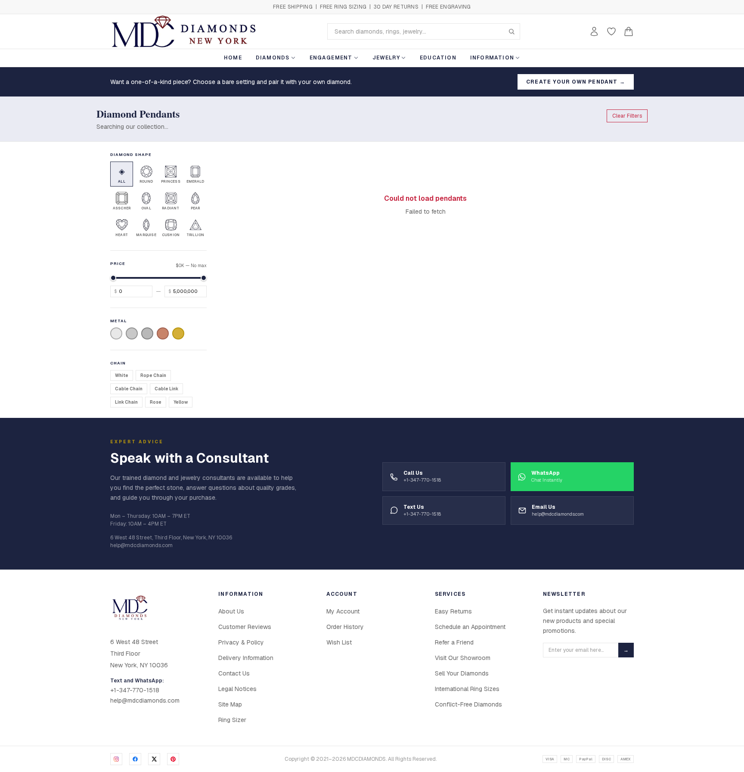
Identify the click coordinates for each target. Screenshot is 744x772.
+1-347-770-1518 (134, 690)
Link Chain (126, 402)
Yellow (181, 402)
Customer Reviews (244, 627)
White (121, 375)
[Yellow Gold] (178, 333)
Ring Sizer (232, 720)
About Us (231, 611)
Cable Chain (129, 389)
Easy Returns (453, 611)
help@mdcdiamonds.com (145, 700)
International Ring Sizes (467, 689)
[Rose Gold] (163, 333)
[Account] (594, 31)
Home (233, 57)
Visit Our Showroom (462, 658)
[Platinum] (132, 333)
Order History (345, 627)
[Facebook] (135, 759)
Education (438, 57)
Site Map (230, 704)
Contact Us (234, 673)
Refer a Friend (454, 642)
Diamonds (273, 57)
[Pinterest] (173, 759)
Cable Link (166, 389)
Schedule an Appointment (470, 627)
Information (492, 57)
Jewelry (386, 57)
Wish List (339, 642)
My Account (343, 611)
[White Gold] (116, 333)
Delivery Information (245, 658)
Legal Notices (237, 689)
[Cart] (628, 31)
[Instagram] (116, 759)
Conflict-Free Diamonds (468, 704)
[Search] (511, 31)
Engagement (331, 57)
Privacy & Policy (241, 642)
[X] (154, 759)
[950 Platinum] (147, 333)
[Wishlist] (611, 31)
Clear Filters (627, 115)
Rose (155, 402)
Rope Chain (153, 375)
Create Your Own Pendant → (575, 81)
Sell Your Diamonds (462, 673)
